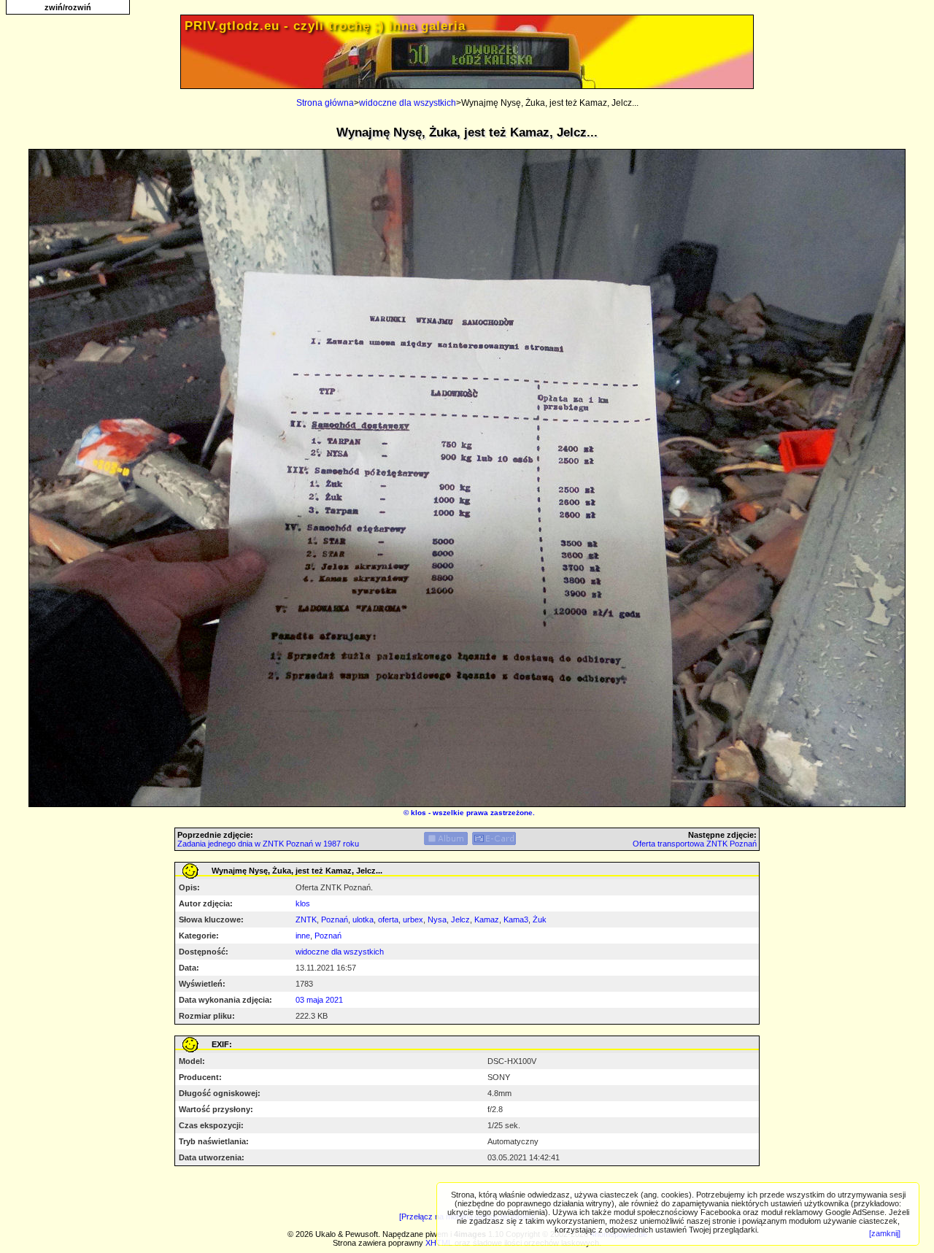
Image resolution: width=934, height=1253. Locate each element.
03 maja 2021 (319, 999)
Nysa (437, 919)
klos (418, 813)
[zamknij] (884, 1233)
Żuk (540, 919)
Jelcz (460, 919)
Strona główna (325, 103)
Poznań (334, 919)
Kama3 (515, 919)
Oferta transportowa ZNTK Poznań (695, 843)
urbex (413, 919)
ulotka (363, 919)
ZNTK (306, 919)
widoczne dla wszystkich (407, 103)
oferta (388, 919)
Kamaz (486, 919)
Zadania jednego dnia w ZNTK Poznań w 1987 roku (268, 843)
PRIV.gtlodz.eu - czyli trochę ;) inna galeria (325, 26)
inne (303, 935)
